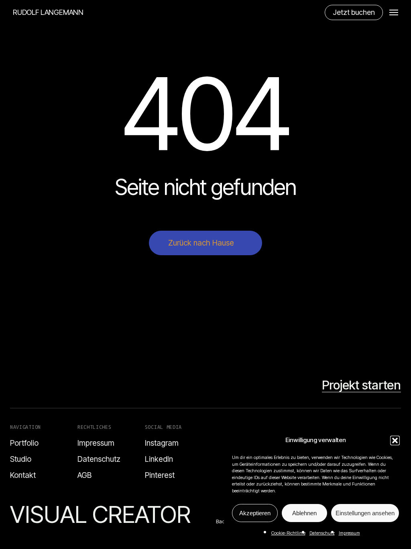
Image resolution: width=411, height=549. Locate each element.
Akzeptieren (255, 513)
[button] (395, 440)
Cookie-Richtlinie (288, 533)
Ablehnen (304, 513)
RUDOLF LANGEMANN (48, 12)
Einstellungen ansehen (365, 513)
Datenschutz (322, 533)
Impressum (349, 533)
